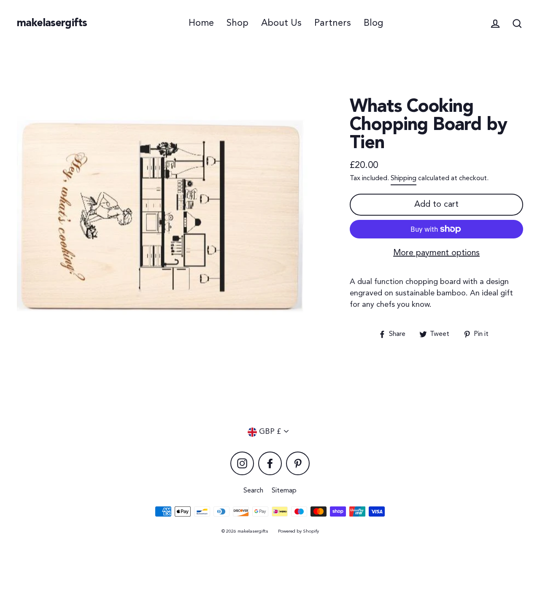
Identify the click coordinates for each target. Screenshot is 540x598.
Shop (237, 23)
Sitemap (284, 490)
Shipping (403, 178)
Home (201, 23)
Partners (332, 23)
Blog (373, 23)
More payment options (436, 253)
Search (253, 490)
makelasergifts (52, 23)
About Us (281, 23)
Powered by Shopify (298, 531)
